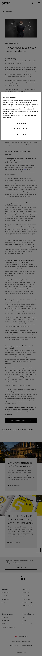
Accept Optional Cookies (20, 135)
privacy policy (8, 113)
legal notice (7, 117)
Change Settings (21, 123)
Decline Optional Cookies (20, 129)
